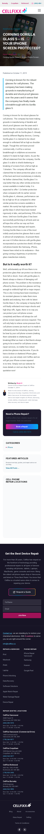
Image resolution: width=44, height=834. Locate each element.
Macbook (6, 660)
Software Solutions (10, 686)
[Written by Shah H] (4, 393)
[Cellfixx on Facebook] (19, 830)
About (19, 811)
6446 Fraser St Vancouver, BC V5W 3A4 (11, 719)
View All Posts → (12, 468)
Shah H (19, 383)
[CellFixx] (22, 805)
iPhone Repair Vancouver (29, 654)
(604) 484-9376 (8, 723)
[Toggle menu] (39, 10)
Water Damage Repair (11, 697)
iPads (5, 665)
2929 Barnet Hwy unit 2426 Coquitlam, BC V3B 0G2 (12, 752)
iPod (4, 654)
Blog (10, 811)
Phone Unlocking (9, 676)
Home (5, 54)
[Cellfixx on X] (25, 830)
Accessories (30, 811)
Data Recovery (8, 681)
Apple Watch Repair (10, 692)
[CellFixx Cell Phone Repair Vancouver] (14, 10)
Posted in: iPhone (11, 29)
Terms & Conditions (22, 823)
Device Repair (8, 702)
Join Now (22, 615)
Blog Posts (13, 54)
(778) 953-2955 (8, 772)
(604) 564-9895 (8, 789)
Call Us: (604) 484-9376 (22, 432)
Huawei (27, 665)
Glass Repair (17, 817)
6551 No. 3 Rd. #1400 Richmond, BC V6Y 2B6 (11, 769)
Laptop (5, 670)
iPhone (10, 447)
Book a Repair (22, 427)
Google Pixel (28, 671)
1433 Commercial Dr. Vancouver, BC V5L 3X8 (11, 736)
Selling (28, 817)
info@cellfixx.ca (9, 644)
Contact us (7, 633)
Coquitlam (14, 3)
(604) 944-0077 (8, 756)
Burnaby (5, 3)
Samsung (27, 660)
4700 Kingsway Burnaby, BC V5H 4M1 (10, 785)
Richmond (25, 3)
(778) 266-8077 (8, 739)
